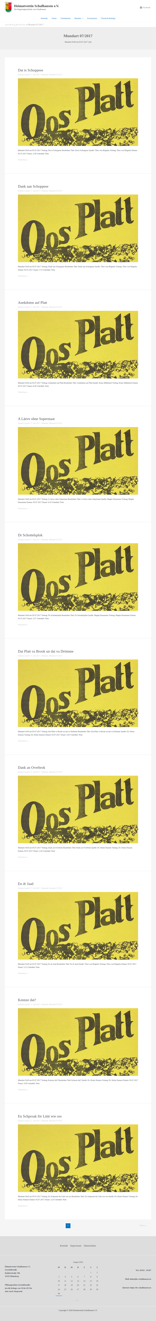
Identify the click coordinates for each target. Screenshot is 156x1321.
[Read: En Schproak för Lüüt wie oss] (78, 1158)
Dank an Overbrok (31, 767)
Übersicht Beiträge (108, 18)
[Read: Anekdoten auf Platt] (78, 344)
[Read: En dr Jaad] (78, 926)
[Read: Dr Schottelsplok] (78, 577)
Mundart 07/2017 (56, 75)
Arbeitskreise (65, 18)
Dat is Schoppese (30, 70)
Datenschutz (90, 1245)
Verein (54, 18)
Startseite (44, 18)
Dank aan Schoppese (33, 186)
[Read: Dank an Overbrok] (78, 809)
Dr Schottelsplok (30, 535)
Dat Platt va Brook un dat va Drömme (45, 651)
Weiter (144, 1225)
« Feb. (77, 1300)
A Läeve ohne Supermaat (36, 419)
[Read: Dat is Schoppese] (78, 112)
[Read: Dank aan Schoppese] (78, 228)
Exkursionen (92, 18)
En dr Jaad (25, 884)
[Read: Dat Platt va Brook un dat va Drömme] (78, 693)
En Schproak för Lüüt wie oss (40, 1116)
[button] (82, 18)
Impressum (75, 1245)
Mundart (77, 18)
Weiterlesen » (23, 159)
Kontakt (64, 1245)
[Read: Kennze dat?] (78, 1042)
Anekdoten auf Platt (32, 302)
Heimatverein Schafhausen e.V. (36, 6)
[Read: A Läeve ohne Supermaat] (78, 461)
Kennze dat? (27, 1000)
